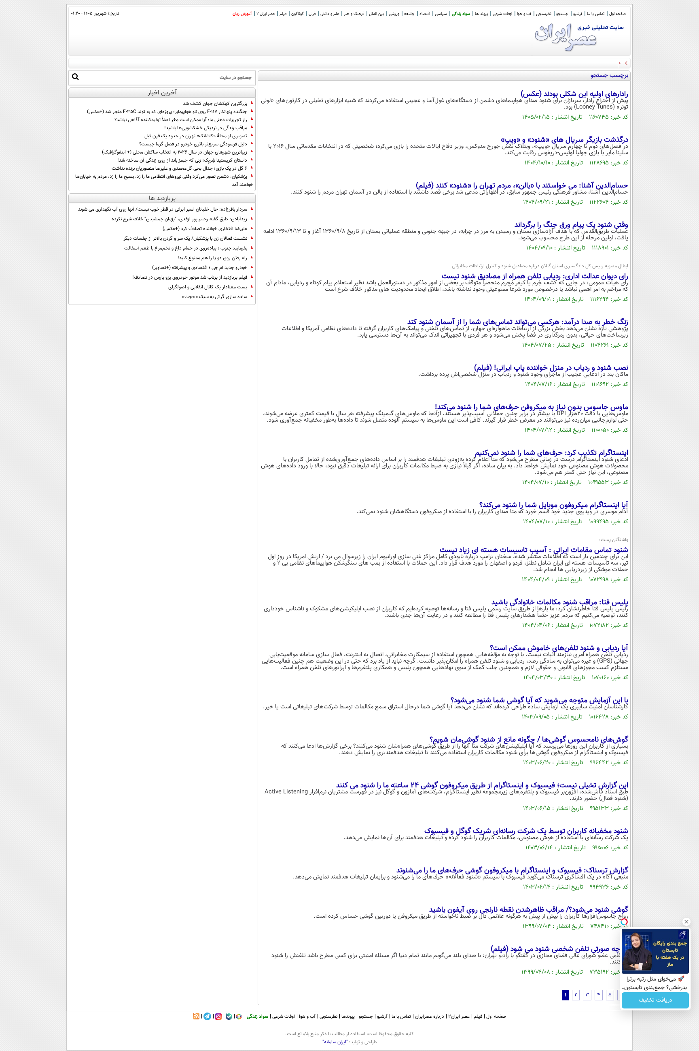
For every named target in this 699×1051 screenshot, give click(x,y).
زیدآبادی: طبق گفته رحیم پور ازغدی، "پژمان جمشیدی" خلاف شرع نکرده (179, 219)
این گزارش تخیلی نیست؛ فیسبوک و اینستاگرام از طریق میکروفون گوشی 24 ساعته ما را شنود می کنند (482, 785)
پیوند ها (481, 14)
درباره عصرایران (429, 1016)
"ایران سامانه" (335, 1042)
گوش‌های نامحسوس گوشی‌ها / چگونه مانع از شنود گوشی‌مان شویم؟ (529, 740)
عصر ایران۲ (459, 1016)
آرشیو (577, 14)
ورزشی (394, 14)
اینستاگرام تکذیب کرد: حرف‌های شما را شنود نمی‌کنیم (551, 453)
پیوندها (348, 1016)
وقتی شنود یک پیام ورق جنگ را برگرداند (571, 225)
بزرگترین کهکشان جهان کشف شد (215, 103)
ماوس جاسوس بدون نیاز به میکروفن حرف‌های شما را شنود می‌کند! (531, 407)
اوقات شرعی (502, 14)
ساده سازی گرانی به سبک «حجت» (214, 297)
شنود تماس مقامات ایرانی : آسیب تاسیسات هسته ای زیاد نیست (534, 550)
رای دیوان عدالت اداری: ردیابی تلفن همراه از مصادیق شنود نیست (535, 276)
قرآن (312, 14)
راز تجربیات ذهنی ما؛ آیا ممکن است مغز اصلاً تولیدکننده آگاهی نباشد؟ (180, 120)
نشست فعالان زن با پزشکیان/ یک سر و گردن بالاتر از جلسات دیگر (185, 238)
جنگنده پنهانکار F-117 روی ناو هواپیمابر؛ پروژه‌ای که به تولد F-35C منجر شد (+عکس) (167, 111)
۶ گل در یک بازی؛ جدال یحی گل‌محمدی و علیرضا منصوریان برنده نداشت (179, 168)
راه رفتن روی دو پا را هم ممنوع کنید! (212, 258)
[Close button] (686, 922)
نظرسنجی (543, 14)
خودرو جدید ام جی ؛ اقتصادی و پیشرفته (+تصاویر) (199, 267)
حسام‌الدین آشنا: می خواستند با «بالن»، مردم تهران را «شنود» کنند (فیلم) (522, 186)
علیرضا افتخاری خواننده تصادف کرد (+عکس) (205, 228)
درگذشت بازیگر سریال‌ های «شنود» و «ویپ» (564, 140)
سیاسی (441, 14)
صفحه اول (617, 14)
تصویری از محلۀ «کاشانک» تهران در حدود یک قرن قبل (195, 136)
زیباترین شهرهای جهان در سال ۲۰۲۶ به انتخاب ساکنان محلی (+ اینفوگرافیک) (174, 152)
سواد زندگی (461, 14)
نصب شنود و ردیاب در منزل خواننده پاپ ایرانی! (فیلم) (551, 368)
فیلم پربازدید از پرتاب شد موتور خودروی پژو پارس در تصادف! (189, 277)
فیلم (283, 14)
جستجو (562, 14)
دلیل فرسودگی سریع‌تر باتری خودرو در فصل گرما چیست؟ (193, 144)
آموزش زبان (242, 14)
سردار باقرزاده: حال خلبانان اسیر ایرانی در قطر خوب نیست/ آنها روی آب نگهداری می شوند (162, 209)
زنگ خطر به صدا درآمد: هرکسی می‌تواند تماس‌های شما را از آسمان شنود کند (517, 322)
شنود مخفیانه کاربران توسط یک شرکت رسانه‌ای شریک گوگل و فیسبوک (526, 831)
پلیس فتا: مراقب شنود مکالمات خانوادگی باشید (559, 602)
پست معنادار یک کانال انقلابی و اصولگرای (207, 287)
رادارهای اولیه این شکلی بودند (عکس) (574, 94)
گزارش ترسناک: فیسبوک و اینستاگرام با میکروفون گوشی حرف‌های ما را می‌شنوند (512, 870)
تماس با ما (595, 14)
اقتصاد (424, 14)
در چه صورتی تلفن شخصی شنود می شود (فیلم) (559, 949)
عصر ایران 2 (265, 14)
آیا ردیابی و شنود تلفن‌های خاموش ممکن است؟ (559, 648)
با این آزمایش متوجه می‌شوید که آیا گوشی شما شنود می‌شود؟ (539, 700)
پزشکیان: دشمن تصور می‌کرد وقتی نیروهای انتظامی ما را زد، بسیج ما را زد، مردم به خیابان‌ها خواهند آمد (164, 180)
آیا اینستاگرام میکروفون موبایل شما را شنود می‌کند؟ (553, 505)
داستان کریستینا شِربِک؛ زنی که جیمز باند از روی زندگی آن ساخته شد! (182, 160)
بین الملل (376, 14)
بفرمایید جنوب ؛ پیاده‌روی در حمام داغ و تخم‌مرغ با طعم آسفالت (185, 248)
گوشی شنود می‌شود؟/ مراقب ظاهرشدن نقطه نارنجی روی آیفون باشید (528, 910)
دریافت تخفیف (655, 1000)
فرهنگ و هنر (354, 14)
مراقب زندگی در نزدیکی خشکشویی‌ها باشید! (205, 128)
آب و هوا (524, 14)
